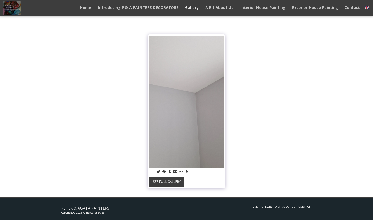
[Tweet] (159, 172)
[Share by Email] (175, 172)
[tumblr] (170, 172)
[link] (187, 172)
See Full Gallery (167, 181)
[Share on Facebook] (153, 172)
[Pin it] (164, 172)
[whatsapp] (181, 172)
